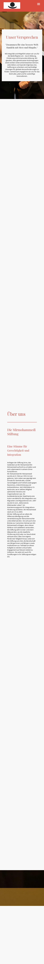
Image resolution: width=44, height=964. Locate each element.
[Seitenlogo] (12, 5)
